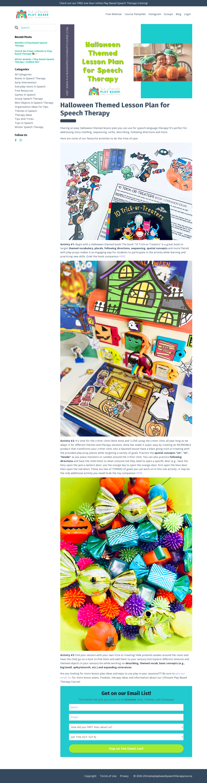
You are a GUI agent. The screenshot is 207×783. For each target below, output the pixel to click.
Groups (168, 14)
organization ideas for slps (31, 106)
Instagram (155, 14)
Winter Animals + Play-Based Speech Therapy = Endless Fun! (34, 60)
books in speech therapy (30, 78)
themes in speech (68, 121)
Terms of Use (108, 776)
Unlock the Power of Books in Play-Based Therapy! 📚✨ (34, 52)
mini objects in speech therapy (34, 102)
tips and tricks (24, 119)
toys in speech (24, 123)
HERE (122, 256)
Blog (178, 14)
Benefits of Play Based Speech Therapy (31, 44)
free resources (24, 90)
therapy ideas (23, 115)
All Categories (23, 74)
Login (187, 14)
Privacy (124, 776)
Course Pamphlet (135, 14)
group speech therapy (29, 98)
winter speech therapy (29, 127)
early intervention (25, 82)
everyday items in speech (30, 86)
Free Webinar (114, 14)
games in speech (25, 94)
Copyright (90, 776)
